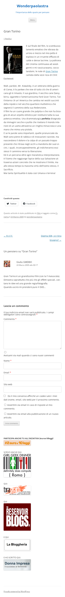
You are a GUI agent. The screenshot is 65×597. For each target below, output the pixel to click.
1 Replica (7, 38)
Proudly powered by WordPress (17, 591)
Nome (7, 360)
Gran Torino (52, 71)
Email (7, 372)
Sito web (8, 384)
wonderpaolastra (34, 216)
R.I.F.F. (8, 235)
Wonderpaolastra (32, 6)
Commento (10, 319)
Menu (32, 20)
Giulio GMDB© (24, 261)
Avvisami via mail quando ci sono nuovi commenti (29, 355)
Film (39, 213)
